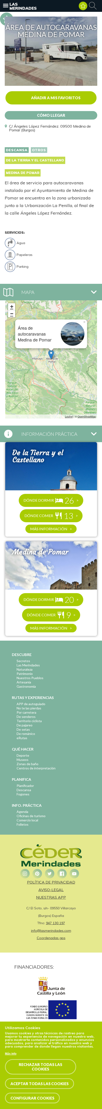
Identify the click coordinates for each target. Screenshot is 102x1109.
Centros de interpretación (36, 768)
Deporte (23, 755)
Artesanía (24, 682)
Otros (39, 150)
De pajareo (24, 725)
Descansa (17, 150)
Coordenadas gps (51, 938)
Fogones (23, 794)
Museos (22, 760)
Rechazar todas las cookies (40, 1066)
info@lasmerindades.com (51, 930)
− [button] (11, 314)
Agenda (22, 812)
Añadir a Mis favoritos (55, 97)
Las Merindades (23, 6)
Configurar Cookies (32, 1098)
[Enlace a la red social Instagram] (25, 873)
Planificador (25, 786)
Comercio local (27, 820)
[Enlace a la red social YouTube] (74, 873)
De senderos (26, 717)
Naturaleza (24, 669)
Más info (10, 1053)
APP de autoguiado (31, 704)
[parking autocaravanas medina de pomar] (51, 84)
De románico (26, 734)
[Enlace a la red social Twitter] (49, 873)
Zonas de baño (27, 764)
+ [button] (11, 307)
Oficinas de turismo (31, 816)
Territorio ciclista (29, 721)
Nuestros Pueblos (30, 678)
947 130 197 (55, 923)
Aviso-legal (51, 889)
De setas (23, 729)
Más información (48, 528)
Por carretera (26, 712)
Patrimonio (25, 674)
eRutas (22, 738)
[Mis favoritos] (83, 6)
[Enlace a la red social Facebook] (62, 873)
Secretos (23, 661)
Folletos (22, 824)
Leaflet (69, 416)
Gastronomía (26, 686)
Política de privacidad (51, 882)
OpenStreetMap (87, 416)
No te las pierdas (29, 708)
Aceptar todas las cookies (39, 1083)
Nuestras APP (51, 897)
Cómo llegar (51, 115)
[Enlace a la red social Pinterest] (37, 873)
